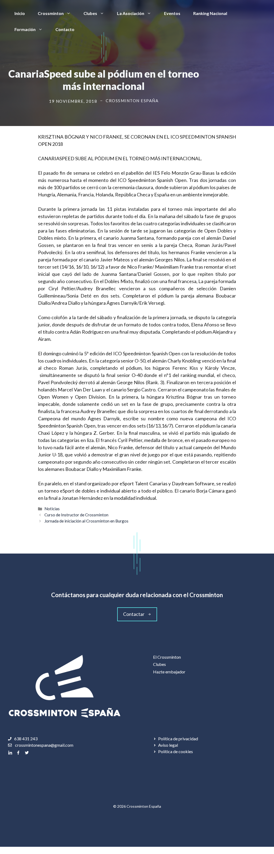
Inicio (19, 13)
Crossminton (51, 13)
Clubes (90, 13)
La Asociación (130, 13)
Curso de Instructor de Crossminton (76, 514)
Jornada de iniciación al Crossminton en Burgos (86, 520)
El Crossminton (167, 656)
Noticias (52, 508)
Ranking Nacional (210, 13)
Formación (25, 29)
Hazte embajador (169, 671)
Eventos (172, 13)
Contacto (64, 29)
